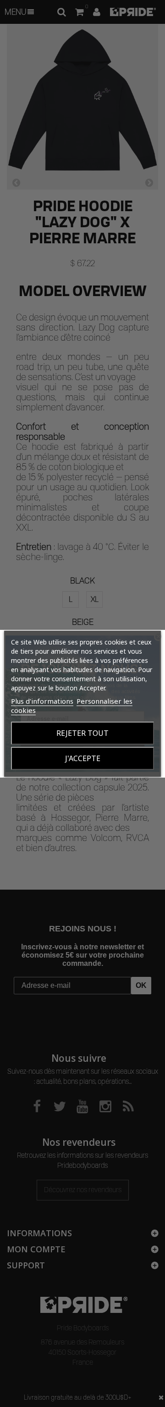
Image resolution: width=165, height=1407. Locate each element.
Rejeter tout (82, 733)
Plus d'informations (42, 701)
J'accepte (82, 758)
